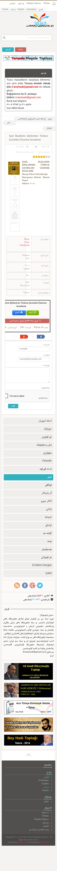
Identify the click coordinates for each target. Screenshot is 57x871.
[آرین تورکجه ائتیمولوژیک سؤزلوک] (28, 708)
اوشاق (48, 525)
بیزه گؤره (21, 4)
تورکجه (13, 10)
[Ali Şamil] (28, 672)
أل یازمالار (47, 493)
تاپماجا (48, 517)
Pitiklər (46, 4)
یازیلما (20, 49)
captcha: (45, 388)
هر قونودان (46, 557)
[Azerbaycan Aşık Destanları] (28, 691)
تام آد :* (46, 345)
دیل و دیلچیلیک (44, 445)
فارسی (40, 10)
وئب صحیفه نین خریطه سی (39, 830)
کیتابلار (46, 802)
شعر (8, 123)
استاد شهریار (45, 421)
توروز (7, 609)
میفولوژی (47, 453)
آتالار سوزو (46, 501)
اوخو (31, 312)
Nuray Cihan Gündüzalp (24, 242)
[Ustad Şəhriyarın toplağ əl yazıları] (28, 725)
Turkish (5, 10)
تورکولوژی (47, 437)
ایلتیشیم (12, 4)
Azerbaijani (31, 10)
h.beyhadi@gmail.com (25, 87)
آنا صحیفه (45, 813)
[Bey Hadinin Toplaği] (28, 741)
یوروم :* (46, 365)
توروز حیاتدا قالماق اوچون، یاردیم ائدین (24, 321)
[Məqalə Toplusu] (28, 60)
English (21, 10)
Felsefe (47, 461)
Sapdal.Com (22, 842)
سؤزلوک (48, 429)
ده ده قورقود (46, 469)
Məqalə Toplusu (34, 4)
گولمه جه (47, 533)
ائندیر (17, 312)
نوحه (49, 541)
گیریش (8, 49)
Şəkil (48, 573)
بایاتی (49, 509)
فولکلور (48, 485)
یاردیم (43, 73)
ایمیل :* (47, 355)
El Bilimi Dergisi (42, 565)
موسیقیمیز (47, 549)
